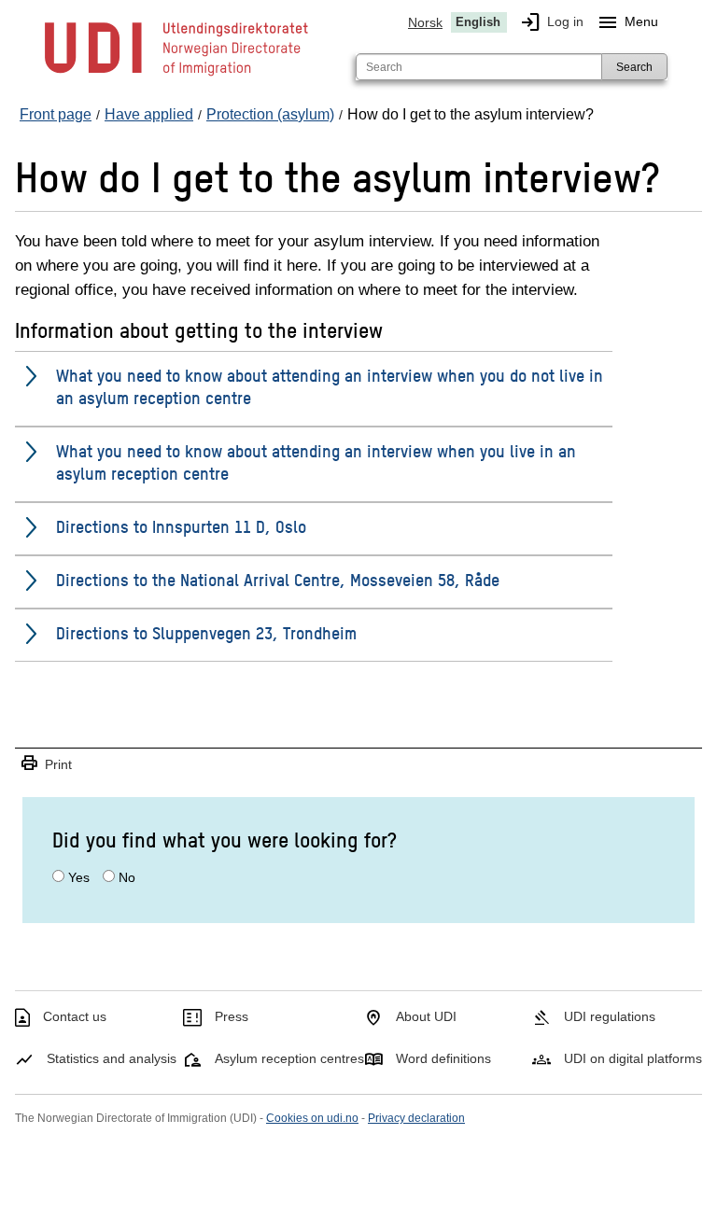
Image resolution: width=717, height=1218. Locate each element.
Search (634, 67)
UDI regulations (609, 1016)
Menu (627, 22)
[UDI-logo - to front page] (176, 74)
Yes (79, 877)
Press (231, 1016)
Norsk (425, 22)
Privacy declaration (416, 1118)
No (127, 877)
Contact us (74, 1016)
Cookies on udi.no (312, 1118)
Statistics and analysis (111, 1058)
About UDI (426, 1016)
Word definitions (443, 1058)
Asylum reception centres (289, 1058)
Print (46, 764)
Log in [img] (551, 22)
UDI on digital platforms (633, 1058)
